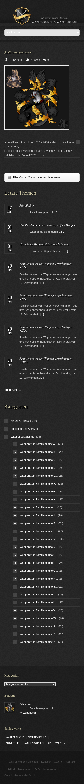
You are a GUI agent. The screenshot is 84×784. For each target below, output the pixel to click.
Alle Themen (10, 390)
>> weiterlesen (28, 712)
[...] (57, 212)
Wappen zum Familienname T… (39, 594)
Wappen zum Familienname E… (39, 475)
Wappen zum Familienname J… (38, 515)
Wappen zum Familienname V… (39, 610)
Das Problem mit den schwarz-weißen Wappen (47, 225)
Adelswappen (56, 743)
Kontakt (70, 761)
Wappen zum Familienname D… (39, 467)
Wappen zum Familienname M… (39, 539)
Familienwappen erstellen (23, 761)
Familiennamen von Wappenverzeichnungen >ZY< (45, 297)
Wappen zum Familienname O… (39, 554)
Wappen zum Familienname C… (39, 459)
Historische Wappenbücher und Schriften (44, 244)
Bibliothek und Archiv (23, 428)
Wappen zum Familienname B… (39, 452)
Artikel (11, 769)
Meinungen (24, 769)
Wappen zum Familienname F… (39, 483)
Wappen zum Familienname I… (38, 507)
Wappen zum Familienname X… (39, 626)
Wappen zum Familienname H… (39, 499)
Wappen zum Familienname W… (39, 618)
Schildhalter (26, 205)
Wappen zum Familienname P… (39, 562)
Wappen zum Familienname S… (39, 586)
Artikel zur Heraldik (22, 421)
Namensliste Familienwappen (25, 743)
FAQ (37, 769)
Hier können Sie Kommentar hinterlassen (32, 177)
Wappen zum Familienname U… (39, 602)
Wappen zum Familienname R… (39, 578)
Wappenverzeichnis (22, 436)
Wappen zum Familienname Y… (39, 634)
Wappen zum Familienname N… (39, 547)
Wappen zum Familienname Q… (39, 570)
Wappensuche (15, 737)
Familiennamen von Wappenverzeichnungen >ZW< (45, 360)
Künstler (46, 761)
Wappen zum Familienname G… (39, 491)
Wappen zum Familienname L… (39, 531)
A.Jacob (35, 59)
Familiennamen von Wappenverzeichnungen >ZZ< (45, 265)
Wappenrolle (37, 737)
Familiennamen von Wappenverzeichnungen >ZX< (45, 328)
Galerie (58, 761)
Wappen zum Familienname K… (39, 523)
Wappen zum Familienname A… (39, 444)
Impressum (49, 769)
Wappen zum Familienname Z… (39, 642)
